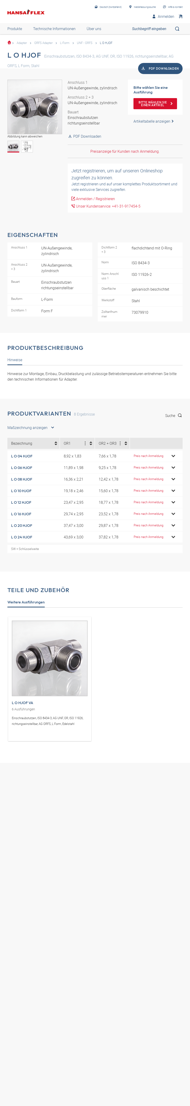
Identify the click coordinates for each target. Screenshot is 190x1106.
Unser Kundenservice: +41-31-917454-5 (107, 206)
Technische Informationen (54, 28)
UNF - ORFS (84, 43)
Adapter (22, 43)
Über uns (94, 28)
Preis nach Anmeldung (148, 456)
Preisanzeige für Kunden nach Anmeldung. (125, 151)
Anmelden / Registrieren (95, 198)
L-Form (65, 43)
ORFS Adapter (43, 43)
